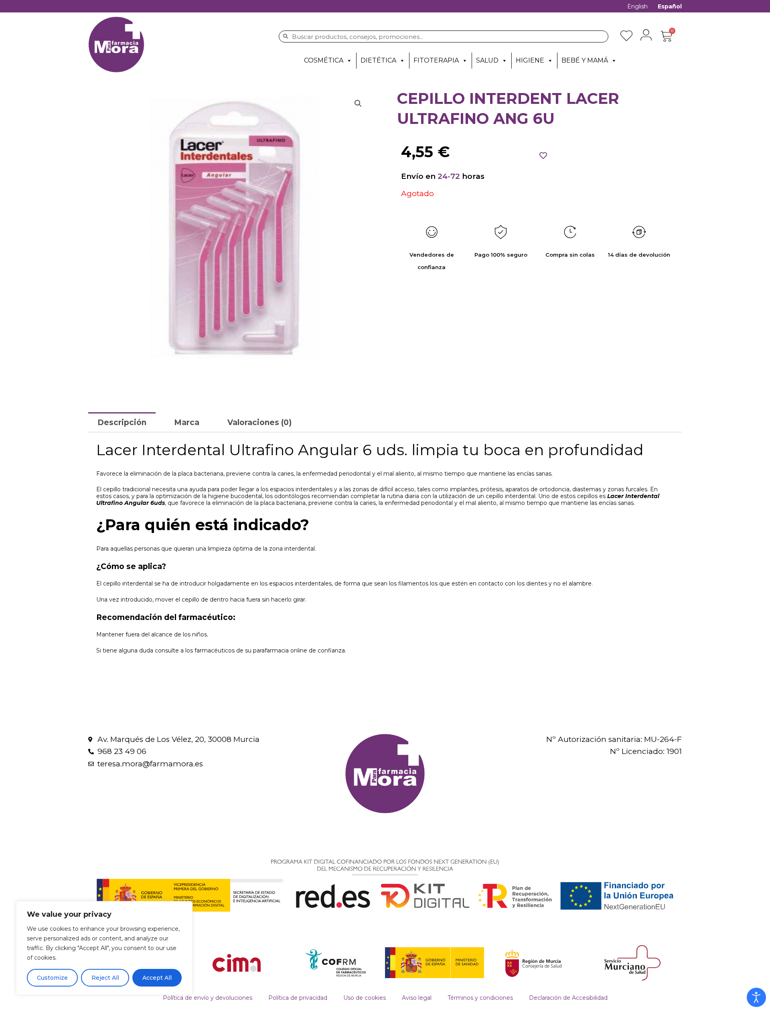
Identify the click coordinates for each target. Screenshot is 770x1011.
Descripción (121, 422)
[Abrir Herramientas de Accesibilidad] (756, 997)
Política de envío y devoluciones (207, 997)
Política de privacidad (297, 997)
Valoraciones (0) (259, 422)
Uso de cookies (364, 997)
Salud (487, 60)
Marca (186, 422)
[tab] (122, 422)
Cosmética (323, 60)
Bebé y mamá (584, 60)
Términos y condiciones (480, 997)
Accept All (157, 977)
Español (670, 6)
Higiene (530, 60)
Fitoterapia (436, 60)
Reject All (105, 977)
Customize (52, 977)
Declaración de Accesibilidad (568, 997)
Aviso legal (417, 997)
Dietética (378, 60)
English (637, 6)
